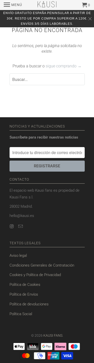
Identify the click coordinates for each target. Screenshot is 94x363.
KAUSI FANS (52, 335)
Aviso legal (18, 255)
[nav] (13, 5)
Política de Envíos (24, 294)
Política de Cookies (25, 284)
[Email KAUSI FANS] (21, 226)
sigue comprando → (63, 66)
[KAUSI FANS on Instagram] (12, 226)
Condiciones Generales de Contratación (42, 265)
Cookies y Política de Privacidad (35, 275)
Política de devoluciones (29, 304)
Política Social (21, 314)
